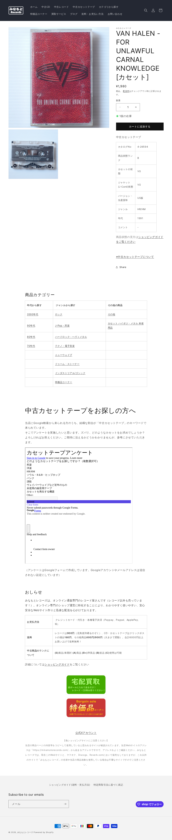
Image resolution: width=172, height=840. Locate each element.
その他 (111, 314)
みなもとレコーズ (25, 832)
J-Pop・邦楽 (62, 325)
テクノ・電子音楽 (65, 345)
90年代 (31, 325)
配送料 (126, 91)
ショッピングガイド (57, 664)
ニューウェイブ (63, 354)
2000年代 (32, 314)
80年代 (31, 336)
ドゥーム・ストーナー (67, 363)
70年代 (31, 345)
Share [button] (122, 267)
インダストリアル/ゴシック (70, 373)
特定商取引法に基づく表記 (108, 784)
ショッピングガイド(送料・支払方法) (69, 784)
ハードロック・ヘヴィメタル (71, 336)
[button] (145, 10)
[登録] (65, 804)
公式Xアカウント (86, 732)
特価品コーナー (63, 382)
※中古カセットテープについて (135, 256)
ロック (58, 314)
